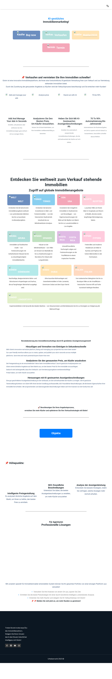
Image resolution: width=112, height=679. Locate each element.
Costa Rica (72, 239)
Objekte (56, 433)
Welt (20, 201)
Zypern (97, 238)
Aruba (21, 238)
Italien (88, 272)
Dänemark (24, 272)
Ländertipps (25, 299)
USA (70, 201)
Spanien (47, 238)
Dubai (54, 272)
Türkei (46, 201)
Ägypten (97, 201)
